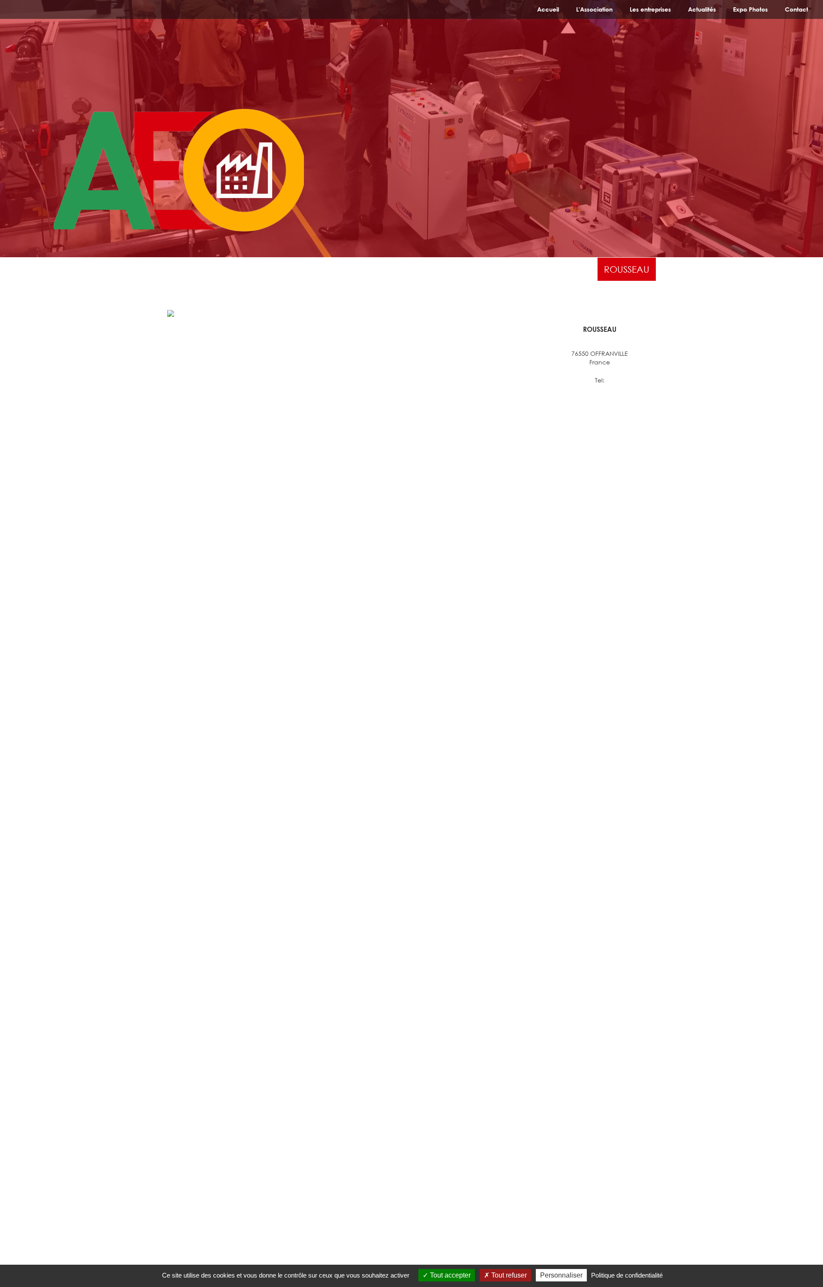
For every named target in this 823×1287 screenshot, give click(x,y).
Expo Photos (750, 9)
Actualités (702, 9)
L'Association (594, 9)
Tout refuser (508, 1275)
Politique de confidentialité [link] (627, 1275)
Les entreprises (650, 9)
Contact (796, 9)
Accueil (548, 9)
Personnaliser (561, 1275)
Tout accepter (449, 1275)
